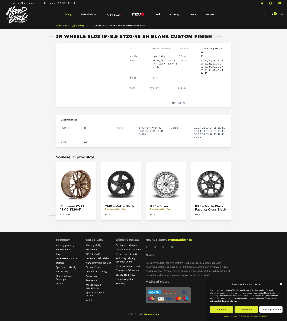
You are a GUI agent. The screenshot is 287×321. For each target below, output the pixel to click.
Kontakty (120, 283)
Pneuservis (91, 280)
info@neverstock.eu (27, 2)
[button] (281, 284)
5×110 (163, 60)
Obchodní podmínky (126, 245)
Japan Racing (78, 25)
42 (217, 70)
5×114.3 (156, 63)
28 (210, 63)
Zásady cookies (230, 316)
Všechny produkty (65, 245)
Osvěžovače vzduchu (67, 258)
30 (217, 63)
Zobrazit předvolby (271, 309)
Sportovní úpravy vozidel (95, 294)
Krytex (114, 14)
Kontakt (210, 14)
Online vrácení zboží (126, 253)
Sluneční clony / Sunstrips (64, 277)
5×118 (173, 63)
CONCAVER (65, 214)
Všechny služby (94, 245)
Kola (67, 25)
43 (221, 70)
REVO (138, 14)
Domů (59, 25)
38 (202, 70)
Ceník (157, 14)
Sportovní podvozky (66, 267)
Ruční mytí (91, 249)
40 (210, 70)
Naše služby (87, 14)
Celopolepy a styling (96, 271)
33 (206, 66)
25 (221, 60)
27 (206, 63)
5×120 (155, 66)
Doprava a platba (124, 279)
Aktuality (174, 14)
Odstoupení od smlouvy (128, 249)
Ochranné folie (93, 267)
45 (206, 73)
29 (213, 63)
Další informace (69, 119)
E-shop (67, 14)
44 (202, 73)
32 (202, 66)
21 (206, 60)
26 (202, 63)
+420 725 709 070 (65, 2)
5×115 (165, 63)
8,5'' (154, 77)
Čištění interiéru (94, 253)
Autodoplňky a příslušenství (93, 286)
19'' (202, 55)
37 (221, 66)
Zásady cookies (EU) (126, 274)
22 (210, 60)
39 (206, 70)
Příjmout (221, 309)
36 (217, 66)
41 (213, 70)
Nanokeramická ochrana (98, 262)
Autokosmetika (63, 249)
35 (213, 66)
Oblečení (60, 262)
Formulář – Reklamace (127, 270)
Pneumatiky (62, 271)
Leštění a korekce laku (97, 258)
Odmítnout (246, 309)
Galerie (192, 14)
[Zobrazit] (91, 167)
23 (213, 60)
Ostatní (60, 283)
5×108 (155, 60)
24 (217, 60)
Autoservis (91, 275)
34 (210, 66)
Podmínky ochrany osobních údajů (252, 316)
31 (221, 63)
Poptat (181, 102)
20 (202, 60)
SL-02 (89, 25)
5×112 (171, 60)
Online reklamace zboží (128, 265)
